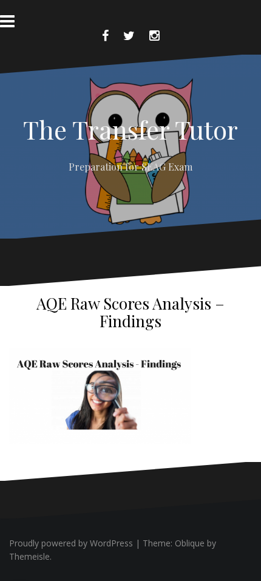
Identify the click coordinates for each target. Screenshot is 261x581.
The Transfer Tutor (130, 129)
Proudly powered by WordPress (71, 543)
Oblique (190, 543)
